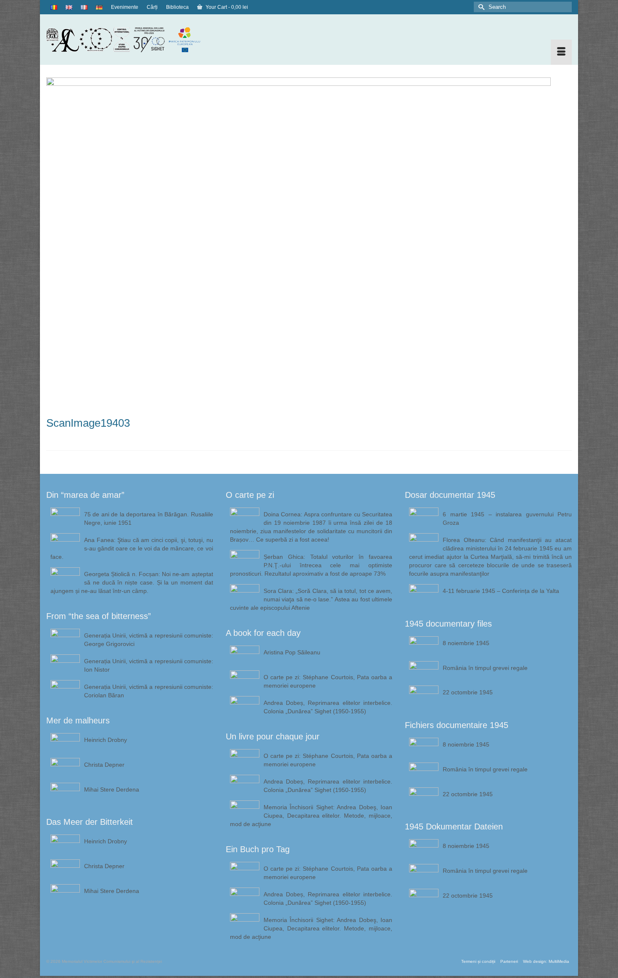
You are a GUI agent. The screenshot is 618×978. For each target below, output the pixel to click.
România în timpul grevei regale (485, 667)
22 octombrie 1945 (468, 692)
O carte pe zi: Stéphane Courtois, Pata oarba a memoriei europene (328, 681)
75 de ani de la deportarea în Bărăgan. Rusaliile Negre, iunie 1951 (148, 518)
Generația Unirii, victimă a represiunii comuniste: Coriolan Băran (148, 691)
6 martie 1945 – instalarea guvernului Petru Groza (507, 518)
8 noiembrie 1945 (466, 643)
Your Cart (226, 7)
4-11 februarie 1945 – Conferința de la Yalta (501, 590)
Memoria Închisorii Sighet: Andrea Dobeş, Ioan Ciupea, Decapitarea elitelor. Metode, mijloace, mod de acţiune (311, 815)
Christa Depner (104, 764)
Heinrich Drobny (105, 739)
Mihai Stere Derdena (111, 789)
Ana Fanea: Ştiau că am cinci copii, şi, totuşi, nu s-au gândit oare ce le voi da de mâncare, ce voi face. (131, 548)
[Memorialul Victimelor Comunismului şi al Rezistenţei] (129, 39)
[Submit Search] (480, 7)
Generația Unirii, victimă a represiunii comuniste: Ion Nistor (148, 665)
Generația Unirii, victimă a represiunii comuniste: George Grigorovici (148, 639)
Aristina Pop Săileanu (292, 652)
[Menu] (561, 52)
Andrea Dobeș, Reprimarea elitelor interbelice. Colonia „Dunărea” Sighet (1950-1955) (328, 707)
